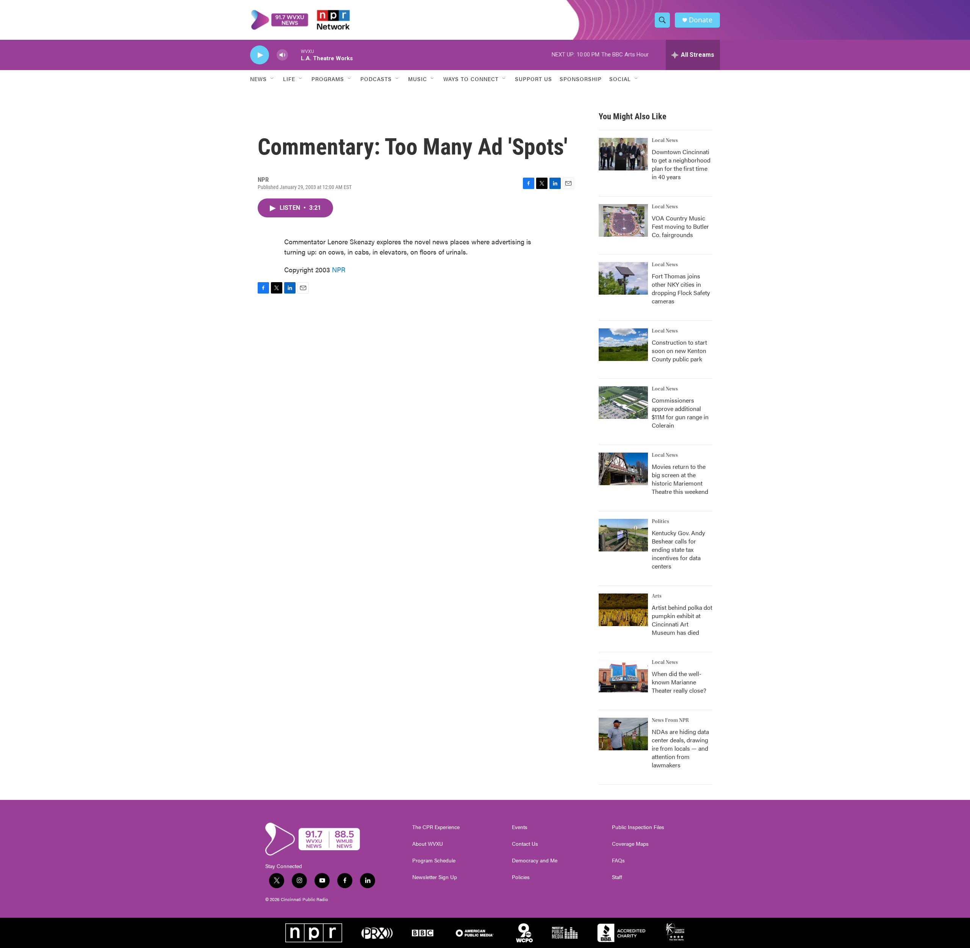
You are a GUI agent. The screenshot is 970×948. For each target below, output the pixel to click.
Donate (700, 20)
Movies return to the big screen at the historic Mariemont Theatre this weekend (680, 479)
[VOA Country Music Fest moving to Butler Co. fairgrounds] (623, 220)
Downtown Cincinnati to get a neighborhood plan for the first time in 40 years (681, 164)
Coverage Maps (630, 844)
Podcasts (376, 79)
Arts (657, 596)
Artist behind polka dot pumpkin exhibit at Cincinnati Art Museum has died (682, 620)
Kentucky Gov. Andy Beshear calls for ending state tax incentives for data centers (678, 549)
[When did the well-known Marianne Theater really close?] (623, 676)
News (258, 79)
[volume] (282, 55)
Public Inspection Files (638, 827)
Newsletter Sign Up (434, 877)
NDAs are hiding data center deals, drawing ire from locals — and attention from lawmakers (680, 748)
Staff (617, 877)
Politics (660, 522)
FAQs (618, 860)
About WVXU (427, 844)
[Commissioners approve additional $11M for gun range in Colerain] (623, 402)
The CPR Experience (436, 827)
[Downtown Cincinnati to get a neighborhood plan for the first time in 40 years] (623, 154)
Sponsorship (581, 79)
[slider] (294, 55)
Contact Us (525, 844)
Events (519, 827)
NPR (339, 269)
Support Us (533, 79)
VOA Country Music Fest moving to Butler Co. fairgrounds (680, 226)
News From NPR (670, 720)
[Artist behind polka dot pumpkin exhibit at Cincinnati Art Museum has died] (623, 609)
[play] (259, 55)
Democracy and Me (534, 860)
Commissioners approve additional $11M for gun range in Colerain (680, 412)
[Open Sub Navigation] (272, 79)
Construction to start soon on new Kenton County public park (679, 350)
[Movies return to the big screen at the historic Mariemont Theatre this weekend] (623, 469)
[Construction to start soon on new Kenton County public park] (623, 344)
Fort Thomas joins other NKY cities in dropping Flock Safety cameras (681, 288)
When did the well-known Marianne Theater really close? (679, 682)
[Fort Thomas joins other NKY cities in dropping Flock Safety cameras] (623, 278)
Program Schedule (433, 860)
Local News (665, 140)
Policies (521, 877)
